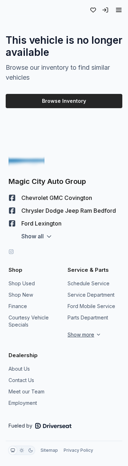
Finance (18, 306)
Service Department (91, 295)
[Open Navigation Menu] (118, 10)
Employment (23, 403)
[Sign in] (105, 10)
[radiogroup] (22, 450)
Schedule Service (89, 283)
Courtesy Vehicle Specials (29, 321)
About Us (19, 369)
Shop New (21, 295)
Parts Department (88, 317)
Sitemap (49, 450)
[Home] (24, 10)
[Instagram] (11, 251)
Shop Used (22, 283)
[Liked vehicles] (93, 10)
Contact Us (21, 380)
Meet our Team (26, 391)
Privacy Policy (78, 450)
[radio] (13, 450)
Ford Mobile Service (91, 306)
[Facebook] (12, 197)
